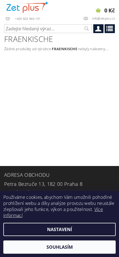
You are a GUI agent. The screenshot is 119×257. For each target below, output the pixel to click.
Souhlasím (59, 247)
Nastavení (59, 229)
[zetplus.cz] (27, 7)
